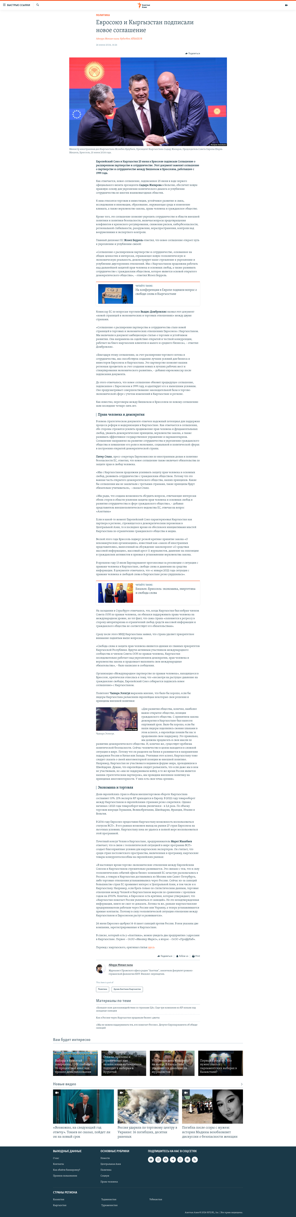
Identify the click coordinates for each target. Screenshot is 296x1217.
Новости (105, 1158)
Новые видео (64, 1084)
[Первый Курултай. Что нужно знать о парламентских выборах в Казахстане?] (220, 1063)
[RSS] (195, 1159)
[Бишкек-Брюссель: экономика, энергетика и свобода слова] (115, 593)
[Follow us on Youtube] (151, 1159)
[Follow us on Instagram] (158, 1159)
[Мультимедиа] (286, 5)
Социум (105, 1176)
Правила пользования (65, 1176)
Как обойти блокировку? (66, 1170)
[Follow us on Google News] (187, 1159)
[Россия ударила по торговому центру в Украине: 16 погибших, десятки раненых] (148, 1106)
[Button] (192, 54)
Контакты (58, 1164)
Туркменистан (109, 1205)
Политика (103, 15)
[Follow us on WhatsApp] (180, 1159)
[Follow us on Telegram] (173, 1159)
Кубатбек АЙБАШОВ (131, 39)
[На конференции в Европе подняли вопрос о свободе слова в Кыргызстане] (115, 294)
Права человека (109, 1181)
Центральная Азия (111, 1164)
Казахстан (58, 1199)
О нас (56, 1158)
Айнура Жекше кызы (107, 39)
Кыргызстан (59, 1205)
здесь (151, 947)
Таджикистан (108, 1199)
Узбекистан (155, 1199)
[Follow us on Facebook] (166, 1159)
